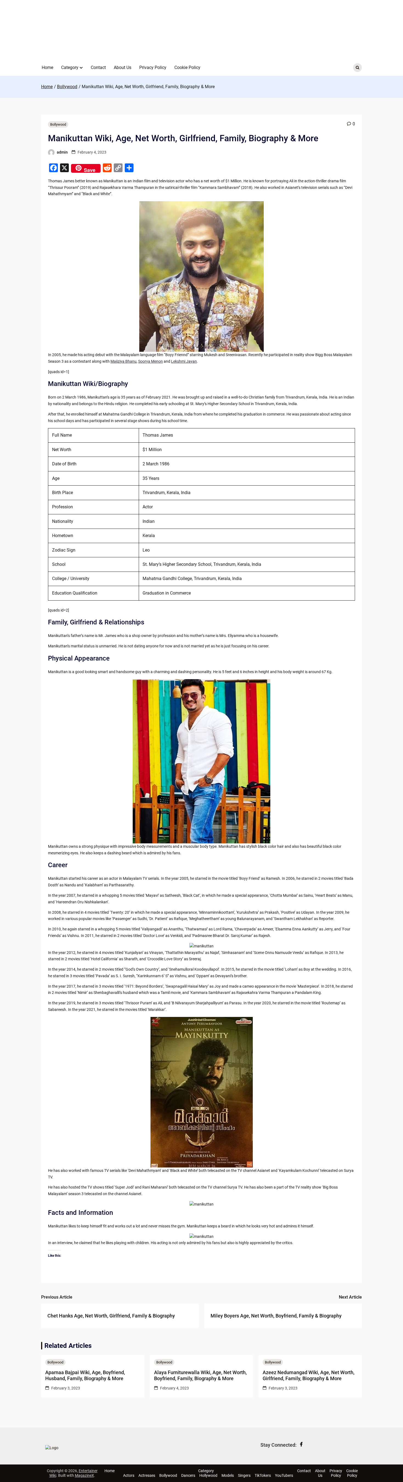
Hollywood (208, 1475)
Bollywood (58, 124)
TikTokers (263, 1475)
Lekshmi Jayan (184, 361)
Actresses (146, 1475)
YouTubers (284, 1475)
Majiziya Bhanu (123, 361)
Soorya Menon (150, 361)
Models (228, 1475)
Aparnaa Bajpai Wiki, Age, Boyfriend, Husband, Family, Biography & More (85, 1375)
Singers (244, 1475)
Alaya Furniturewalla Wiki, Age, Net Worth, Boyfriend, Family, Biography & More (200, 1375)
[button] (81, 67)
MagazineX (84, 1475)
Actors (128, 1475)
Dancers (188, 1475)
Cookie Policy (187, 67)
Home (47, 67)
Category (69, 67)
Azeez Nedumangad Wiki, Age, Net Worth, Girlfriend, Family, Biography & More (308, 1375)
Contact (98, 67)
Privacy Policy (152, 67)
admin (62, 152)
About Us (122, 67)
